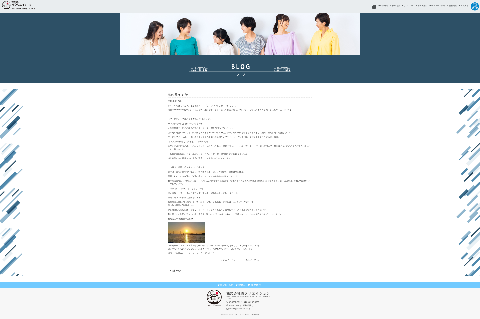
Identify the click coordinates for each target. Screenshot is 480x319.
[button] (374, 6)
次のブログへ (252, 260)
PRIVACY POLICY (226, 285)
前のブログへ (229, 260)
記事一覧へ (176, 271)
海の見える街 (178, 94)
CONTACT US (256, 285)
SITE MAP (242, 285)
